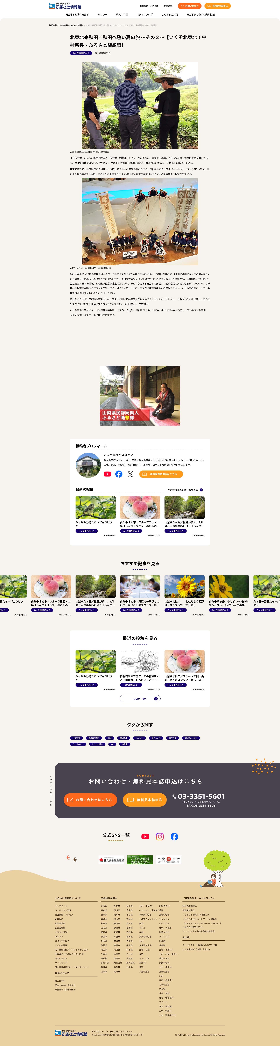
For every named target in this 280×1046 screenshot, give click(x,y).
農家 (161, 910)
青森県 (104, 910)
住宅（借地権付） (167, 997)
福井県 (117, 914)
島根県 (117, 971)
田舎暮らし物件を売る (65, 989)
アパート (163, 1002)
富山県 (117, 919)
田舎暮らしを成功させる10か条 (69, 954)
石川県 (117, 910)
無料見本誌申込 (189, 905)
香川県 (129, 923)
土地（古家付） (166, 949)
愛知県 (117, 932)
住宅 (141, 954)
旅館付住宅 (164, 905)
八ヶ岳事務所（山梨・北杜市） (196, 949)
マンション (164, 919)
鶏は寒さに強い (191, 738)
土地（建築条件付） (168, 1015)
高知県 (129, 932)
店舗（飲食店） (166, 980)
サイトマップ (61, 962)
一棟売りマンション (148, 919)
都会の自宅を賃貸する (65, 985)
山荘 (161, 975)
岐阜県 (117, 923)
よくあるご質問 (170, 14)
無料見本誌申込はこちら (163, 474)
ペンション (164, 936)
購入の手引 (122, 14)
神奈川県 (105, 962)
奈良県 (117, 958)
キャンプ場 (144, 958)
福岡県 (129, 936)
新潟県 (104, 967)
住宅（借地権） (166, 1006)
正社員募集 (60, 927)
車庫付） (143, 962)
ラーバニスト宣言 (63, 910)
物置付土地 (164, 932)
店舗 (141, 932)
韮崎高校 (123, 738)
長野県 (117, 905)
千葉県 (104, 954)
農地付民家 (164, 958)
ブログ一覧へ (140, 698)
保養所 (162, 945)
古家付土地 (164, 984)
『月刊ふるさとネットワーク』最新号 (199, 919)
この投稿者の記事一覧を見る (183, 490)
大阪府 (117, 949)
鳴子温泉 (172, 738)
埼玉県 (104, 949)
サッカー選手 (97, 744)
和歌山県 (118, 962)
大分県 (129, 954)
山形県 (104, 927)
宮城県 (104, 919)
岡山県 (129, 905)
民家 (141, 967)
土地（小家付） (146, 905)
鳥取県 (117, 967)
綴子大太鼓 (156, 738)
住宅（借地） (165, 993)
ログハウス (164, 923)
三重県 (117, 936)
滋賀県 (117, 940)
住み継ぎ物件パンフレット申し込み (71, 949)
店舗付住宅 (164, 962)
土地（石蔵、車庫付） (169, 954)
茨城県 (104, 936)
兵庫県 (117, 954)
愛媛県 (129, 927)
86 (112, 744)
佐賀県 (129, 940)
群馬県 (104, 945)
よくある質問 (61, 945)
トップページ (61, 905)
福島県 (104, 932)
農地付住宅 (164, 914)
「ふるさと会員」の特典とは (195, 914)
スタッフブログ (144, 14)
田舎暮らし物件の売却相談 (201, 14)
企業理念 (168, 5)
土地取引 (76, 738)
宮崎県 (129, 958)
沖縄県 (129, 967)
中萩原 (124, 744)
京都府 (117, 945)
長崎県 (129, 945)
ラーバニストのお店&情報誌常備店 (198, 931)
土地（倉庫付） (166, 1010)
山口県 (129, 914)
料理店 (162, 940)
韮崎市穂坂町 (94, 738)
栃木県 (104, 940)
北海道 (104, 905)
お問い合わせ (61, 958)
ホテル (142, 927)
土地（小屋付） (166, 967)
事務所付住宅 (145, 914)
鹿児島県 (130, 962)
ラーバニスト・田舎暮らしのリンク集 (199, 944)
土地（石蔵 (144, 949)
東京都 (104, 958)
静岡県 (117, 927)
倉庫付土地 (164, 971)
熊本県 (129, 949)
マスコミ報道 (61, 932)
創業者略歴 (60, 923)
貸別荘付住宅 (145, 936)
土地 (141, 940)
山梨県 (104, 971)
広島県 (129, 910)
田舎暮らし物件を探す (77, 14)
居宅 (141, 923)
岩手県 (104, 914)
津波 (109, 738)
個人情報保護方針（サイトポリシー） (72, 967)
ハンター (139, 738)
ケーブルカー (78, 744)
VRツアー (102, 14)
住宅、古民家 (165, 927)
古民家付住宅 (145, 945)
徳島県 (129, 919)
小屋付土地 (144, 971)
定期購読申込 (188, 910)
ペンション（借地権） (149, 910)
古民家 (162, 988)
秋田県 (104, 923)
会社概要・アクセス (149, 5)
